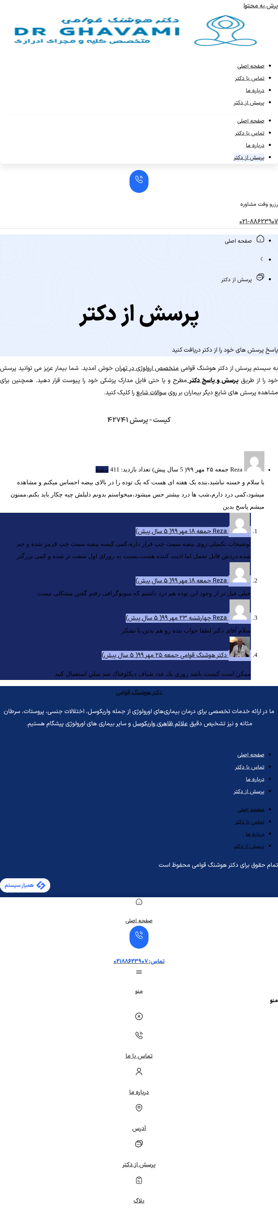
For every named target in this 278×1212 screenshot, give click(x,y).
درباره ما (255, 91)
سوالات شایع (151, 392)
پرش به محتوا (260, 5)
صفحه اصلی (250, 66)
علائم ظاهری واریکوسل (160, 723)
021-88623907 (258, 221)
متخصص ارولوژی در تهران (147, 368)
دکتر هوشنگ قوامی (139, 692)
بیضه (102, 470)
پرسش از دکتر (249, 103)
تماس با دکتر (249, 78)
